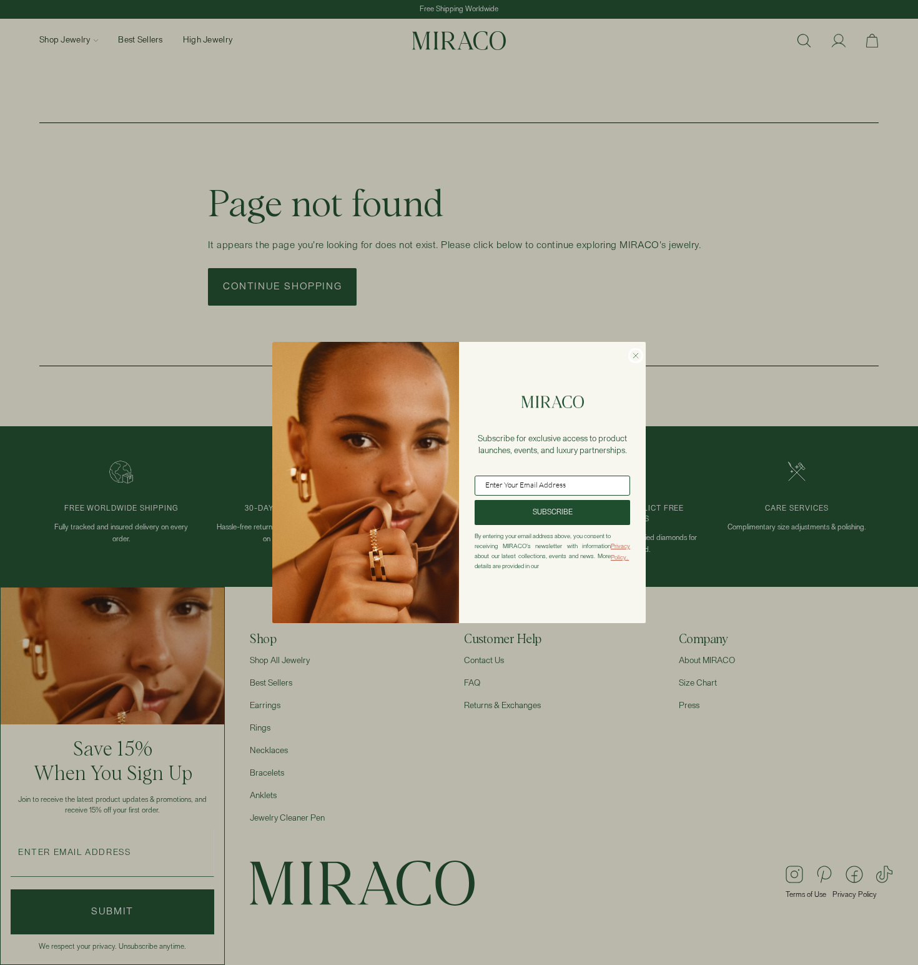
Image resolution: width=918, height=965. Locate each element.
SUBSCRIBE (553, 512)
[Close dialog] (635, 355)
